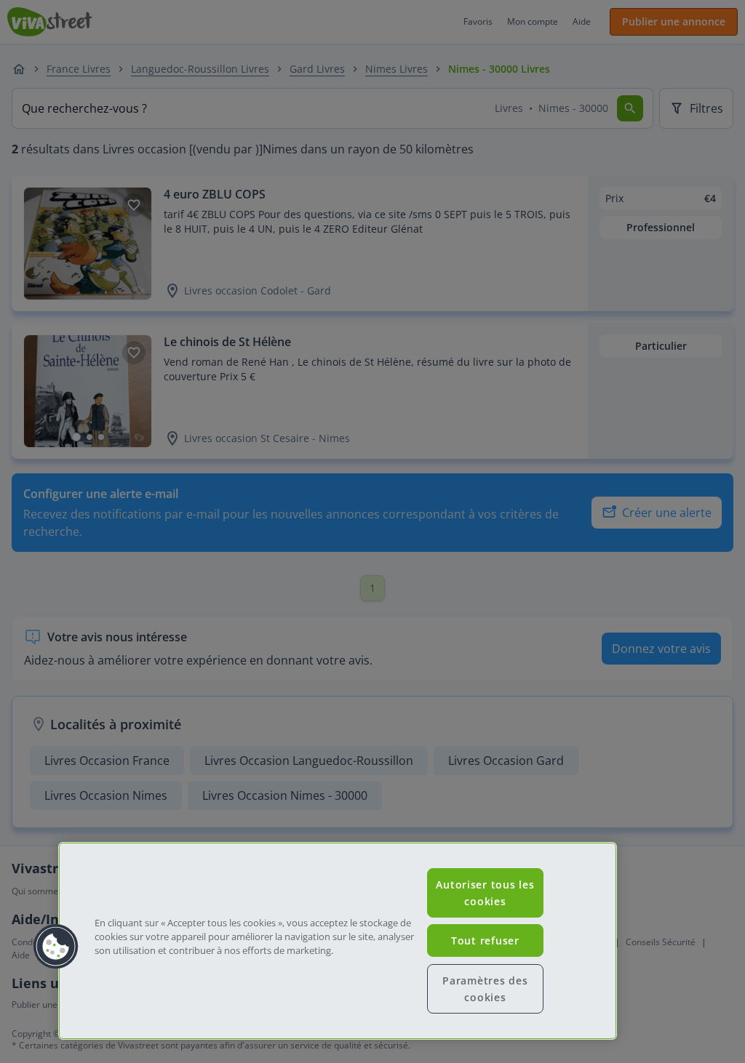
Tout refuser (485, 940)
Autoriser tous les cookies (485, 893)
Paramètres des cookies (484, 989)
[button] (56, 946)
